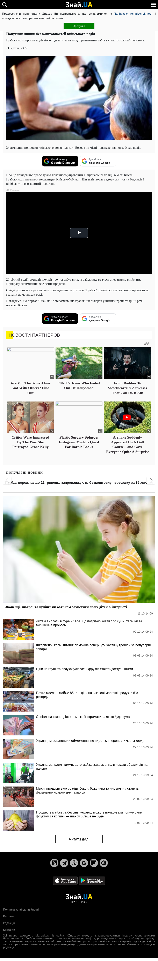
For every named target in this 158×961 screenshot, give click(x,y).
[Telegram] (64, 863)
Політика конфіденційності (21, 909)
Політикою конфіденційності (133, 13)
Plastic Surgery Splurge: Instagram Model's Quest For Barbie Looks (79, 442)
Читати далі (79, 839)
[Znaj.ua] (79, 4)
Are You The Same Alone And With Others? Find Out (30, 388)
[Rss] (54, 863)
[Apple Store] (66, 880)
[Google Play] (92, 880)
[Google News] (84, 863)
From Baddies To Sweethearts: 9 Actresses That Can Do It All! (127, 388)
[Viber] (74, 863)
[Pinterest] (104, 863)
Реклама (9, 916)
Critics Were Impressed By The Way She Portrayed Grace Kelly (30, 442)
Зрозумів (79, 26)
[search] (4, 4)
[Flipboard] (94, 863)
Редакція (9, 923)
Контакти (9, 929)
